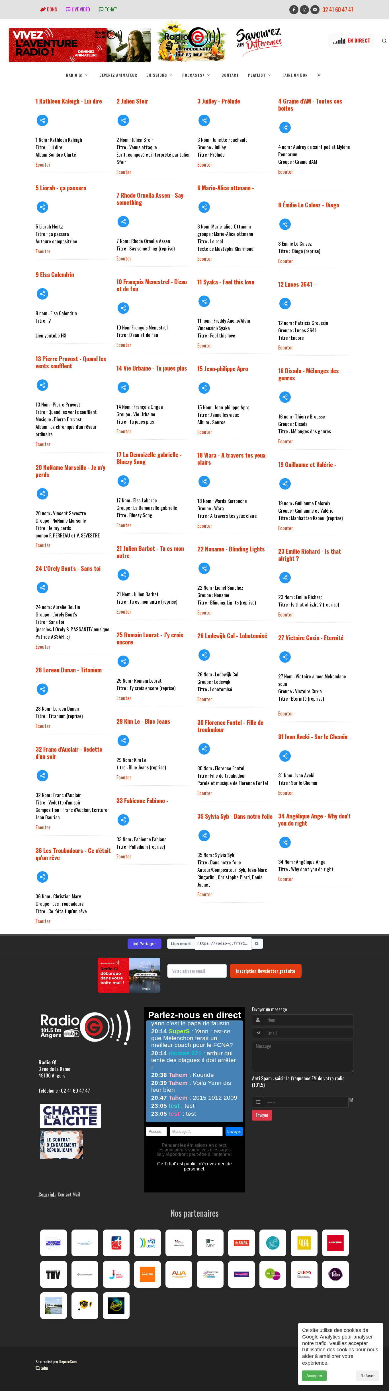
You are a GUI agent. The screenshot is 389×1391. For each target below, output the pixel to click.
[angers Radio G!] (116, 1243)
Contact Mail (69, 1194)
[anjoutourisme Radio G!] (273, 1274)
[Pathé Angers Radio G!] (85, 1306)
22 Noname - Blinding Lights (231, 548)
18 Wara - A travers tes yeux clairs (231, 458)
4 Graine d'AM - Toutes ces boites (310, 104)
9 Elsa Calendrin (55, 274)
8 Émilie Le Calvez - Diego (308, 204)
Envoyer (262, 1115)
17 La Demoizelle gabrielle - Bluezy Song (149, 458)
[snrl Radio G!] (241, 1243)
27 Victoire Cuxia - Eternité (310, 637)
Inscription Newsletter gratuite (265, 971)
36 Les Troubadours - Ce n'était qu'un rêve (73, 854)
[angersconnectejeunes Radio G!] (116, 1274)
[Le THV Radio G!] (54, 1274)
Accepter (314, 1375)
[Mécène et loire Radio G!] (85, 1243)
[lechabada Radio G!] (335, 1243)
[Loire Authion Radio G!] (54, 1306)
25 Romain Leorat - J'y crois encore (149, 638)
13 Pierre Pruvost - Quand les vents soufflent (71, 362)
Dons (51, 9)
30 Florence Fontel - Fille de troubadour (230, 726)
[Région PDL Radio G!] (147, 1243)
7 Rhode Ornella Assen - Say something (149, 199)
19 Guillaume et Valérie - (307, 464)
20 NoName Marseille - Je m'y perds (70, 471)
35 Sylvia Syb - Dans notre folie (235, 816)
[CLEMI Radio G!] (304, 1274)
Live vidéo (80, 9)
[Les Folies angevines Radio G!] (335, 1274)
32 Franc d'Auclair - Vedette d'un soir (69, 753)
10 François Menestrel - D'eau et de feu (151, 285)
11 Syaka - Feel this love (225, 281)
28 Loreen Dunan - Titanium (69, 669)
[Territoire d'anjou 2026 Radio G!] (54, 1243)
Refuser (368, 1375)
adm (44, 1368)
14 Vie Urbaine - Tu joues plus (151, 367)
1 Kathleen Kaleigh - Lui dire (69, 100)
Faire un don (295, 75)
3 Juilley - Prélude (218, 100)
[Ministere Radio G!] (179, 1243)
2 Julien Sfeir (132, 100)
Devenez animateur (118, 75)
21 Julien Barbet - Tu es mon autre (150, 552)
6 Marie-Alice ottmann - (225, 187)
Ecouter (43, 164)
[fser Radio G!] (210, 1243)
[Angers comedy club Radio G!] (116, 1306)
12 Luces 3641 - (297, 284)
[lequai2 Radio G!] (304, 1243)
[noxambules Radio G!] (241, 1274)
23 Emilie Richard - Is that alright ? (309, 555)
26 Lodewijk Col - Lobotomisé (232, 635)
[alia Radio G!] (179, 1274)
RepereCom (68, 1361)
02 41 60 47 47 (337, 9)
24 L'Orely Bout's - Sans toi (68, 568)
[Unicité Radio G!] (147, 1274)
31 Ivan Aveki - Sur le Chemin (312, 736)
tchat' (110, 9)
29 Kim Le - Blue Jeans (143, 721)
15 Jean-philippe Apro (222, 368)
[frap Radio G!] (273, 1243)
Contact (230, 75)
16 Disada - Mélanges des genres (308, 374)
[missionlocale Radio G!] (210, 1274)
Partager (144, 944)
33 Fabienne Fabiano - (142, 800)
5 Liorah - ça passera (61, 187)
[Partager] (42, 120)
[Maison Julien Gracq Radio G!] (85, 1274)
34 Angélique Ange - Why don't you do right (314, 819)
